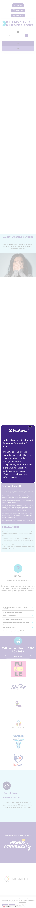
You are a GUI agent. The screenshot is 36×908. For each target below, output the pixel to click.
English (8, 906)
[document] (18, 454)
